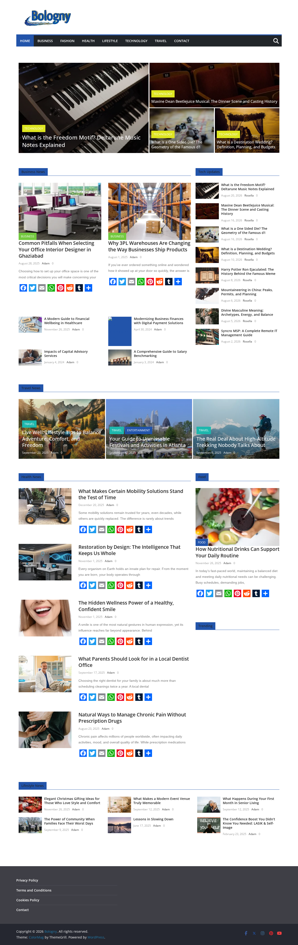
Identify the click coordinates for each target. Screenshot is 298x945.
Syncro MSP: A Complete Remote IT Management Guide (249, 333)
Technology (136, 41)
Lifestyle (110, 41)
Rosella (249, 195)
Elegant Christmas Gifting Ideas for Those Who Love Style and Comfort (72, 800)
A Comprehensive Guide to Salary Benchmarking (160, 353)
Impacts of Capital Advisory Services (66, 353)
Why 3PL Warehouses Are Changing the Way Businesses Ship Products (149, 246)
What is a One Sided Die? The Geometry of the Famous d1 (176, 145)
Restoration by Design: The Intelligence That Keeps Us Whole (129, 550)
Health (88, 41)
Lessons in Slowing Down (153, 819)
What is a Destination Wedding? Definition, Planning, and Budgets (246, 145)
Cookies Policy (27, 900)
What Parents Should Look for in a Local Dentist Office (133, 662)
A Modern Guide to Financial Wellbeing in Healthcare (66, 320)
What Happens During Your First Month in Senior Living (248, 800)
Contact (181, 41)
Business (45, 41)
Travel (161, 41)
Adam (46, 263)
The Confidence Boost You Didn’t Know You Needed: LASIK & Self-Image (249, 823)
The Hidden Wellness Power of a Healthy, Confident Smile (126, 605)
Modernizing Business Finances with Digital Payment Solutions (158, 320)
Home (25, 41)
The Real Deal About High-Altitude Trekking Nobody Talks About (236, 442)
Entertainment (138, 430)
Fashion (67, 41)
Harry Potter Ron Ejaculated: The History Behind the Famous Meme (248, 271)
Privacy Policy (27, 880)
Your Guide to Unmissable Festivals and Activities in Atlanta (147, 442)
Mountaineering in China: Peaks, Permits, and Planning (247, 292)
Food (202, 542)
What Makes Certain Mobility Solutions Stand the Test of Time (130, 494)
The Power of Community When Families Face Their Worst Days (69, 821)
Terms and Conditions (33, 890)
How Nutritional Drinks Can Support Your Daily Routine (237, 552)
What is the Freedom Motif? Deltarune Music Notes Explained (81, 140)
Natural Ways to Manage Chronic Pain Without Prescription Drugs (132, 717)
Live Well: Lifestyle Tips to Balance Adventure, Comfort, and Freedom (61, 438)
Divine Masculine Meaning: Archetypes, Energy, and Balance (247, 312)
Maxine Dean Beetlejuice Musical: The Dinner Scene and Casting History (214, 101)
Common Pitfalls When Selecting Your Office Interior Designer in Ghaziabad (56, 249)
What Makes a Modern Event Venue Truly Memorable (161, 800)
